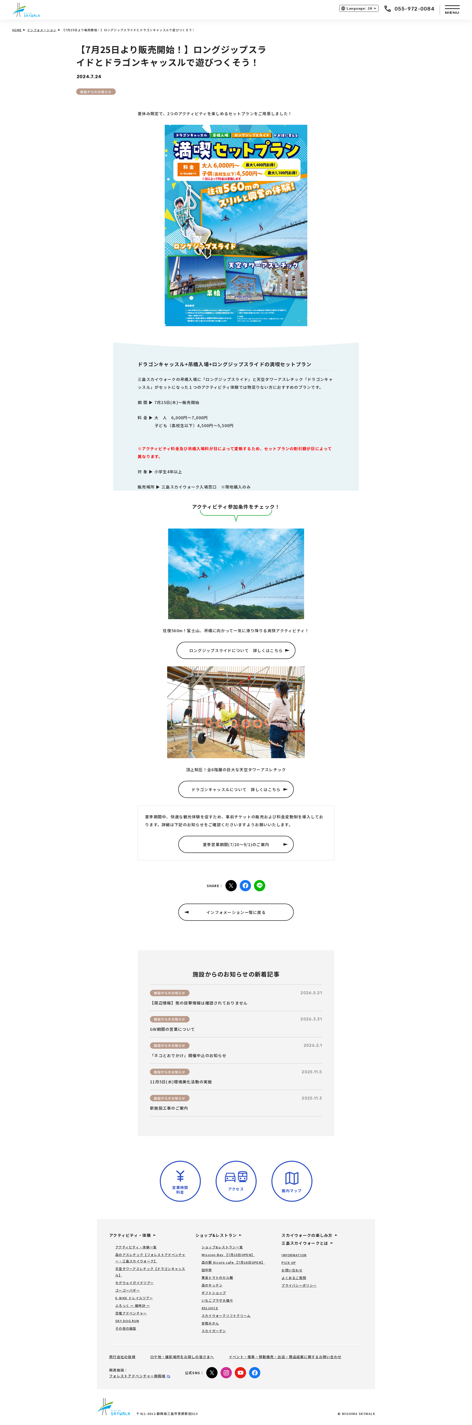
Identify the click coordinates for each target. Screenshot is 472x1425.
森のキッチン (212, 1285)
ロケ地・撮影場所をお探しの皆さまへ (182, 1356)
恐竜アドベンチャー (131, 1313)
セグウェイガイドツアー (134, 1282)
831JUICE (210, 1308)
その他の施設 (125, 1328)
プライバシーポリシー (299, 1285)
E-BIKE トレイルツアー (134, 1298)
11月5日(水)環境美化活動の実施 (181, 1082)
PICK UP (288, 1262)
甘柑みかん (210, 1323)
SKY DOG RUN (127, 1320)
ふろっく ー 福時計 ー (132, 1305)
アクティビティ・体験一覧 (136, 1247)
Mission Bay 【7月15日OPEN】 (228, 1254)
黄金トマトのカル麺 (217, 1277)
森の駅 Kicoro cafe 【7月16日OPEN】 (233, 1262)
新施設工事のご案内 (169, 1108)
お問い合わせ (292, 1270)
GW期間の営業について (172, 1029)
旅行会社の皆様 (122, 1356)
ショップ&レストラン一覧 (222, 1247)
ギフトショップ (214, 1292)
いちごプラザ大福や (217, 1300)
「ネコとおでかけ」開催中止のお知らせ (188, 1055)
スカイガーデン (214, 1330)
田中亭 (207, 1270)
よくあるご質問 (293, 1277)
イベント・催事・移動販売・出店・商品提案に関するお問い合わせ (285, 1356)
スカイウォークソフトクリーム (226, 1315)
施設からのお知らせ (96, 91)
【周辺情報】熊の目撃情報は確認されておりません (199, 1003)
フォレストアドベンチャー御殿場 (137, 1375)
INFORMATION (294, 1255)
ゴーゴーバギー (127, 1290)
